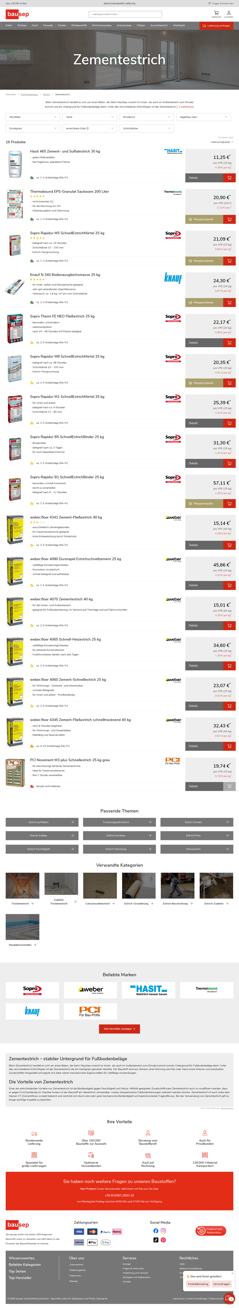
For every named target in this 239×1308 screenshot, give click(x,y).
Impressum (75, 1275)
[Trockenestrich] (8, 891)
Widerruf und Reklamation (214, 1230)
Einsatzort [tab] (129, 117)
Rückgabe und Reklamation (137, 1277)
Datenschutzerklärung (191, 1268)
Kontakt (127, 1264)
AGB (182, 1264)
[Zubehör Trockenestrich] (47, 891)
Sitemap (73, 1281)
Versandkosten (226, 1108)
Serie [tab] (69, 117)
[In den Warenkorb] (229, 177)
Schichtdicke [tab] (130, 128)
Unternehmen (76, 1264)
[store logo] (22, 14)
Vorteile (127, 1281)
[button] (87, 128)
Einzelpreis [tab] (15, 128)
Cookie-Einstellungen (196, 1298)
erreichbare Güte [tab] (76, 128)
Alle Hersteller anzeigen (118, 1029)
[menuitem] (9, 26)
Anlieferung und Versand (135, 1272)
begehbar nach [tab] (188, 117)
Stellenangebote (77, 1270)
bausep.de (102, 1298)
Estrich (46, 94)
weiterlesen (187, 107)
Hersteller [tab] (15, 117)
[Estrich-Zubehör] (202, 891)
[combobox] (125, 14)
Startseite (11, 94)
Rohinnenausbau (29, 94)
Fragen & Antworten (222, 3)
